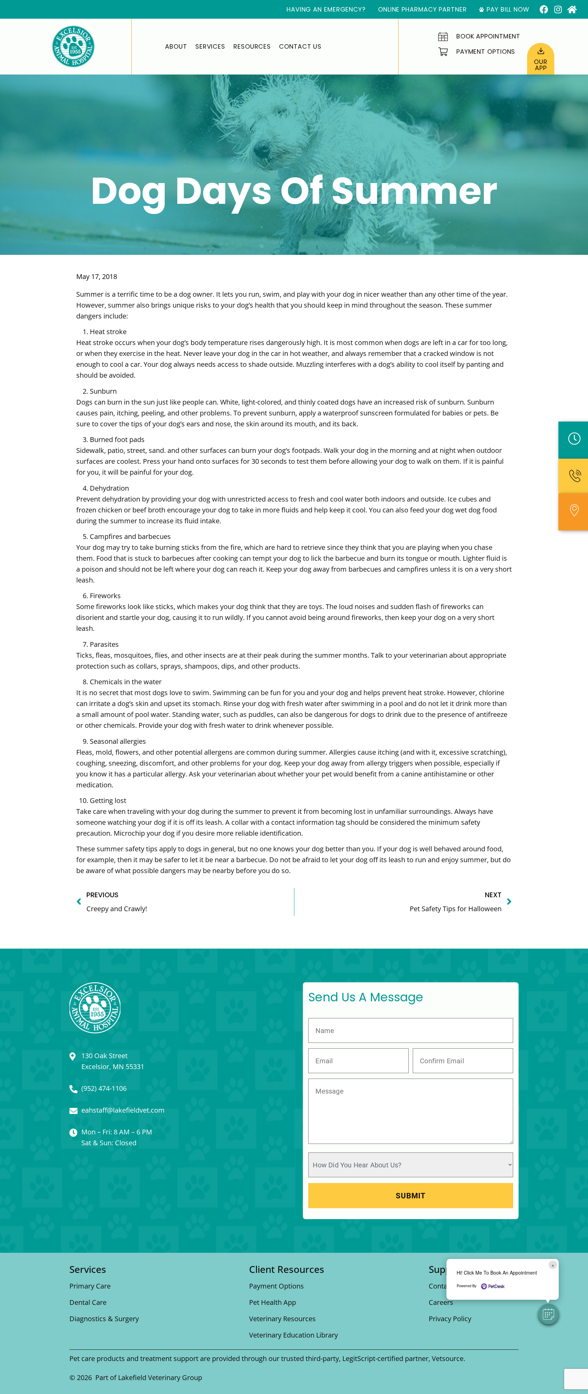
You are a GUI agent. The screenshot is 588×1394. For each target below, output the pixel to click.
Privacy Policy (450, 1318)
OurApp (541, 65)
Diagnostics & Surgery (104, 1318)
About (176, 46)
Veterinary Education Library (293, 1335)
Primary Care (90, 1286)
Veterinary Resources (282, 1318)
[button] (548, 1314)
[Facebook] (544, 9)
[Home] (572, 9)
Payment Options (276, 1286)
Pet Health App (272, 1302)
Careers (441, 1302)
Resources (252, 46)
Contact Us (300, 46)
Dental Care (88, 1302)
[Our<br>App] (541, 51)
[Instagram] (558, 9)
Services (210, 46)
